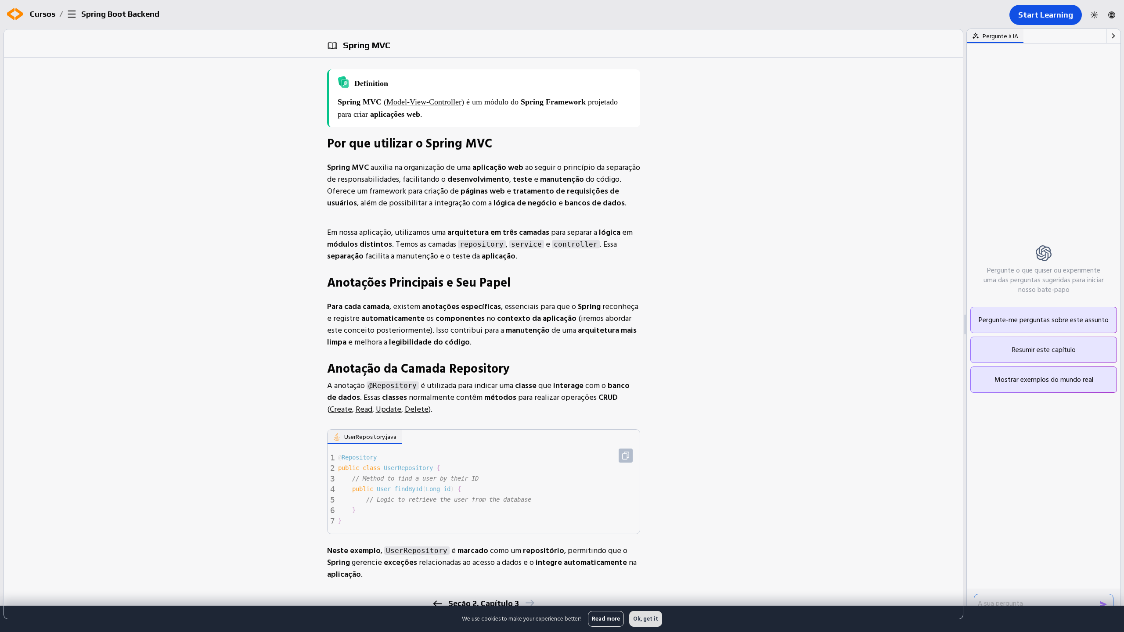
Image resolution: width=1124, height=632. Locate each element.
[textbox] (488, 489)
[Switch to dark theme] (1094, 15)
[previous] (437, 603)
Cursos (42, 13)
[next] (529, 602)
